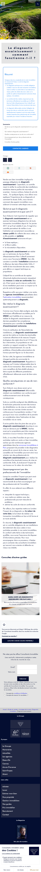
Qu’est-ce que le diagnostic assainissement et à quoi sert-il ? (21, 127)
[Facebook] (5, 160)
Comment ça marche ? (9, 636)
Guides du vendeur (13, 709)
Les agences (7, 757)
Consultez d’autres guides (12, 142)
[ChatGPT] (8, 168)
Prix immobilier (8, 807)
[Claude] (30, 168)
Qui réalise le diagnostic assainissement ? (17, 131)
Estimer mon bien (9, 793)
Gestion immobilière (10, 801)
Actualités (6, 753)
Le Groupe (6, 746)
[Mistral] (8, 172)
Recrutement (7, 811)
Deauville (6, 760)
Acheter (5, 786)
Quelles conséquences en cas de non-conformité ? (19, 134)
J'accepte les (16, 693)
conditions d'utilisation (20, 693)
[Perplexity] (19, 168)
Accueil (5, 709)
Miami (5, 774)
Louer (4, 790)
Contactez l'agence (20, 148)
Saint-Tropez (7, 771)
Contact (5, 815)
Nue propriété (8, 797)
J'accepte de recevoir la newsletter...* (17, 695)
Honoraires (7, 750)
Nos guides (7, 804)
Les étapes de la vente (25, 709)
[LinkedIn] (10, 160)
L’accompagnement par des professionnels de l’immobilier (18, 138)
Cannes (5, 764)
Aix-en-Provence (9, 767)
